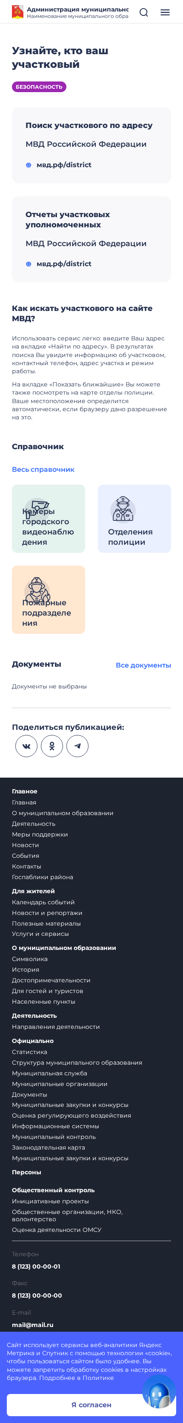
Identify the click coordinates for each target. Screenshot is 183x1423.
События (25, 856)
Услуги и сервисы (40, 934)
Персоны (26, 1172)
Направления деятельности (56, 1027)
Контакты (26, 866)
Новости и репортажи (47, 913)
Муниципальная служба (49, 1073)
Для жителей (33, 891)
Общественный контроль (53, 1190)
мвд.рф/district (64, 165)
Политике (98, 1378)
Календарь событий (43, 902)
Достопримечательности (51, 980)
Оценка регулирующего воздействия (71, 1115)
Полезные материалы (46, 923)
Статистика (29, 1052)
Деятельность (33, 824)
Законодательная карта (48, 1147)
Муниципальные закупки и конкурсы (70, 1105)
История (25, 969)
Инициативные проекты (50, 1201)
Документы (29, 1094)
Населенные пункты (43, 1001)
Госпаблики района (42, 877)
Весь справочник (43, 469)
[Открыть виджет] (159, 1391)
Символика (30, 959)
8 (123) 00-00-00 (37, 1295)
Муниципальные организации (60, 1084)
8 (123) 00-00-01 (36, 1266)
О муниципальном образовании (63, 813)
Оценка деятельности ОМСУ (57, 1230)
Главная (24, 802)
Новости (25, 845)
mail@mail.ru (33, 1325)
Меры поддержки (40, 834)
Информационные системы (55, 1126)
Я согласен (91, 1405)
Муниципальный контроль (54, 1137)
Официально (33, 1041)
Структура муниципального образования (77, 1062)
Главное (24, 791)
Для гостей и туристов (47, 991)
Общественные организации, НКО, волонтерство (67, 1215)
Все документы (143, 665)
